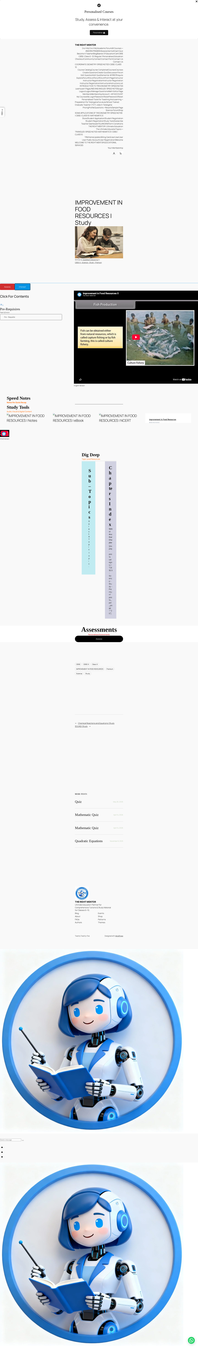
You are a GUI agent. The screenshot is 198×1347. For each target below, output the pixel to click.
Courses (112, 69)
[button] (2, 112)
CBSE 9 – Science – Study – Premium (88, 262)
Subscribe (118, 121)
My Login (91, 96)
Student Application (96, 118)
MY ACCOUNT (117, 94)
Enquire (119, 75)
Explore (80, 78)
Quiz (78, 802)
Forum (86, 78)
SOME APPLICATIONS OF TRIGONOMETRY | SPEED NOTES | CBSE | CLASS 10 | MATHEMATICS (98, 114)
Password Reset (102, 96)
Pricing (86, 107)
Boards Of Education (106, 53)
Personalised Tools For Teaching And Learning (101, 99)
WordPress (119, 936)
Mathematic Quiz (87, 815)
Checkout (79, 59)
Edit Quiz (96, 75)
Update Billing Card (102, 137)
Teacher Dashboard (89, 123)
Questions (98, 107)
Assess (7, 286)
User (112, 137)
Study (87, 673)
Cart (116, 53)
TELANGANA (103, 123)
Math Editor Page (115, 91)
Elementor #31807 (108, 75)
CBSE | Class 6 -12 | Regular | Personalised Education (101, 56)
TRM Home (89, 137)
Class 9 (95, 664)
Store (84, 118)
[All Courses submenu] (122, 48)
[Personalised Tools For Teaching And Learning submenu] (122, 99)
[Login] (114, 153)
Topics (118, 129)
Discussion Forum (115, 72)
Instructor (118, 78)
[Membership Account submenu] (110, 94)
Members (87, 94)
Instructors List (116, 83)
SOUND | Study (81, 726)
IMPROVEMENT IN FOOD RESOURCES (89, 669)
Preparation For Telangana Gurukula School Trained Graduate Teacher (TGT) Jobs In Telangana (97, 103)
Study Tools (109, 121)
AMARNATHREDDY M (90, 260)
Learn (77, 88)
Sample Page (117, 107)
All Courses (116, 48)
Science (79, 673)
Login (120, 88)
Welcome (119, 140)
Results (108, 107)
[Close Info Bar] (196, 1)
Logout (82, 91)
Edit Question (87, 75)
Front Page (109, 78)
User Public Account (91, 140)
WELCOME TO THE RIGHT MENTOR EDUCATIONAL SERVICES (95, 144)
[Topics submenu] (122, 129)
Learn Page (85, 88)
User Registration (107, 140)
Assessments (107, 51)
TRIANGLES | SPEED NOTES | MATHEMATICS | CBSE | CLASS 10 (96, 133)
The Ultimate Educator (106, 129)
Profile (91, 107)
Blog (95, 53)
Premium (110, 669)
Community (89, 59)
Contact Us (118, 59)
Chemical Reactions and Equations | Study (96, 723)
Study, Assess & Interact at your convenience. (99, 21)
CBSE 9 (86, 664)
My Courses (82, 96)
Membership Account (100, 94)
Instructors (105, 83)
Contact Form (107, 59)
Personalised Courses (99, 12)
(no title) (86, 48)
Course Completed (99, 69)
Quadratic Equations (89, 841)
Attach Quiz (118, 51)
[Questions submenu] (104, 107)
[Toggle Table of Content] (1, 304)
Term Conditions (116, 123)
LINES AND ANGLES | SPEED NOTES (104, 88)
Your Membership (115, 148)
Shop (120, 110)
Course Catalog (84, 69)
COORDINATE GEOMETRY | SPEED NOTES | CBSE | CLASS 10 (98, 65)
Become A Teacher (85, 53)
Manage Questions (100, 91)
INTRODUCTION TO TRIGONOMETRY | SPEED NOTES (101, 86)
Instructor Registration (93, 80)
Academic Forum (104, 48)
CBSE (120, 53)
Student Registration (114, 118)
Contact (97, 59)
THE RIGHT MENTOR (85, 45)
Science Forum (112, 110)
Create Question (90, 72)
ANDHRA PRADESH (93, 51)
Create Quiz (102, 72)
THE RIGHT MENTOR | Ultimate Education (105, 126)
